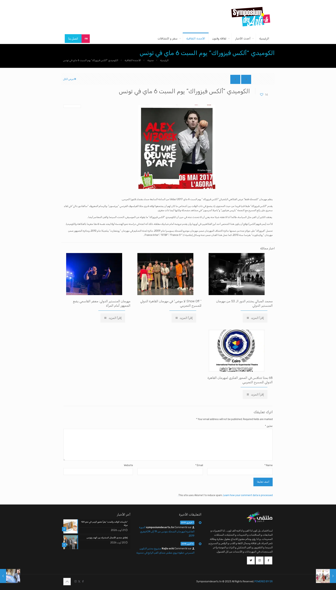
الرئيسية (164, 60)
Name (268, 465)
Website (128, 465)
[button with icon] (268, 560)
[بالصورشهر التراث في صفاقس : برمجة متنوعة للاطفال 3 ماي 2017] (326, 576)
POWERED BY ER (263, 581)
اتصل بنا (73, 38)
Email (199, 465)
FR (86, 38)
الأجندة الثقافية (133, 60)
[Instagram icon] (75, 581)
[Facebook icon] (83, 581)
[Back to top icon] (67, 581)
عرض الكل (68, 79)
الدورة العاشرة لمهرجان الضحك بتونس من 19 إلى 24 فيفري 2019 (166, 531)
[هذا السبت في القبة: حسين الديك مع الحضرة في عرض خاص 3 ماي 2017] (10, 576)
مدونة (150, 60)
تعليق (269, 426)
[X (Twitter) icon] (79, 581)
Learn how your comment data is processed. (225, 495)
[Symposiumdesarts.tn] (251, 16)
